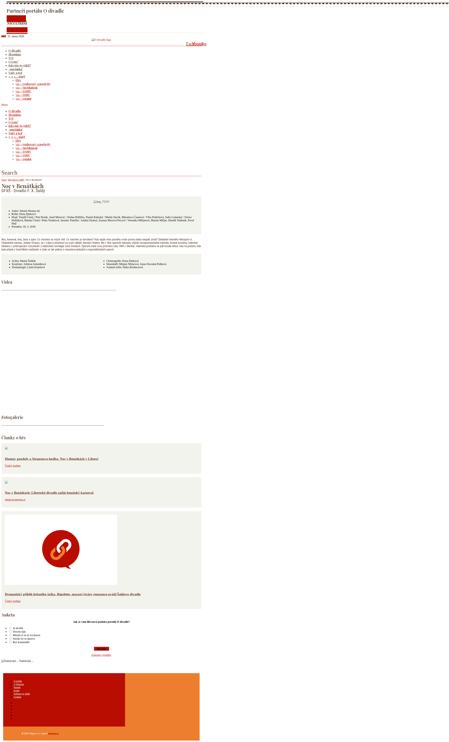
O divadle (14, 51)
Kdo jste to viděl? (19, 65)
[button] (96, 104)
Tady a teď (15, 73)
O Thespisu (19, 684)
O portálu (18, 681)
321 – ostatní (23, 98)
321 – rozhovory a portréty (33, 84)
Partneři (17, 687)
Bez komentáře (21, 642)
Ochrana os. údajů (22, 693)
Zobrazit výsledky (101, 654)
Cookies (17, 697)
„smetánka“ (15, 69)
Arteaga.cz (53, 733)
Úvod (3, 179)
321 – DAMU (23, 91)
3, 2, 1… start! (16, 76)
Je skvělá (18, 628)
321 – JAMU (22, 95)
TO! (10, 58)
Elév (18, 80)
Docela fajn (19, 631)
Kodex (16, 690)
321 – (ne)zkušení (26, 87)
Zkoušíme (14, 54)
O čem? (13, 62)
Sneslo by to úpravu (24, 638)
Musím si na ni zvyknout (26, 635)
